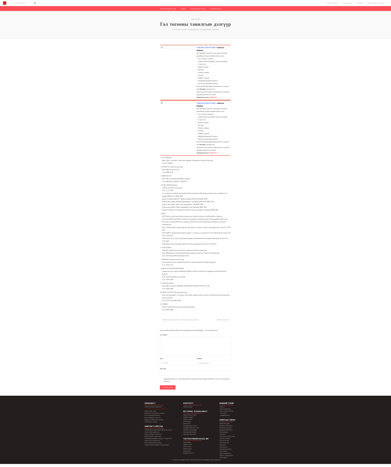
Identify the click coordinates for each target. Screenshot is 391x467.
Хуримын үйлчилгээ (226, 449)
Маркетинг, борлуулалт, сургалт (155, 413)
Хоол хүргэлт (224, 447)
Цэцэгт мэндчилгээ (225, 453)
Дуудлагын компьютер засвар (154, 420)
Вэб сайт (163, 369)
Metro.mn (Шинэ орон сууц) (153, 436)
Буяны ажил (186, 423)
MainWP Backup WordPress (187, 466)
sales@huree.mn (225, 415)
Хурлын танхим (187, 419)
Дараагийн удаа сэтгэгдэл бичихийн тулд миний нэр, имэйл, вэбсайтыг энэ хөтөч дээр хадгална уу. (197, 380)
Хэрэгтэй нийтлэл (332, 3)
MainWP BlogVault (191, 466)
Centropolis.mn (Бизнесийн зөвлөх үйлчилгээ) (158, 430)
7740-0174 (212, 97)
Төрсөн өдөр (187, 442)
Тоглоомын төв (224, 443)
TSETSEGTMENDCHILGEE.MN (196, 438)
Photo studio (223, 458)
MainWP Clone (204, 466)
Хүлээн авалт (223, 451)
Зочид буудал (224, 432)
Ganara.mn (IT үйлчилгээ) (152, 440)
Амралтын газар (215, 9)
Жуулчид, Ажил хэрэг (189, 434)
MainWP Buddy (198, 466)
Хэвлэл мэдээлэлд (225, 409)
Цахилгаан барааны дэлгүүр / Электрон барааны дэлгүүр (181, 320)
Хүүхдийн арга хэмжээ (198, 9)
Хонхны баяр (187, 421)
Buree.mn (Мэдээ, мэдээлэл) (153, 434)
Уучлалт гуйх (187, 446)
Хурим (183, 9)
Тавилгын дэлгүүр (222, 320)
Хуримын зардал (188, 417)
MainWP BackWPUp (189, 466)
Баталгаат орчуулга (226, 428)
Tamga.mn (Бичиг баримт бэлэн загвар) (157, 445)
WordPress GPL (184, 466)
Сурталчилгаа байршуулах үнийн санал (157, 409)
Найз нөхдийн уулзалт (190, 432)
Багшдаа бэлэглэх (188, 453)
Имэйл (200, 358)
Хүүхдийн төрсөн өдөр (190, 430)
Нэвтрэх (359, 3)
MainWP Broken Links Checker (195, 466)
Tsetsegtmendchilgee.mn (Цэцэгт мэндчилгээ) (158, 438)
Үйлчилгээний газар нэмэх (375, 3)
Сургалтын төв (224, 440)
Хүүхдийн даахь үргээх (190, 426)
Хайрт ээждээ (187, 449)
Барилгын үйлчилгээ (226, 426)
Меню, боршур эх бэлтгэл (152, 417)
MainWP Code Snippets (206, 466)
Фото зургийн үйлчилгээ (152, 415)
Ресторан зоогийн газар (168, 9)
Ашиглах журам (187, 407)
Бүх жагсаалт (347, 3)
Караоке (222, 434)
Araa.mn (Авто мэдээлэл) (152, 432)
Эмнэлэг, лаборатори (226, 455)
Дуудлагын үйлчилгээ (226, 430)
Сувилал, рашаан (225, 438)
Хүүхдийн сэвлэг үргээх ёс (191, 428)
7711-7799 (223, 413)
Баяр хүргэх (186, 451)
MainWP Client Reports (202, 466)
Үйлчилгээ (223, 445)
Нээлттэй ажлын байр (226, 411)
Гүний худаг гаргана (151, 422)
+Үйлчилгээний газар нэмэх (153, 407)
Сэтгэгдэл (164, 335)
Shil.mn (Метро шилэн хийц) (153, 443)
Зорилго (222, 407)
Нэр (162, 358)
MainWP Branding (193, 466)
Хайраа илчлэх (187, 444)
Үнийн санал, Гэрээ (150, 411)
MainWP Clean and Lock (200, 466)
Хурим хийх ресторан (189, 415)
